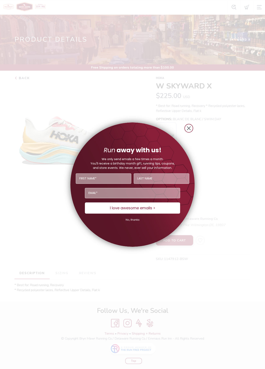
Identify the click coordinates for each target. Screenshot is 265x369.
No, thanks (133, 220)
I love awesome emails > (132, 208)
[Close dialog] (189, 128)
